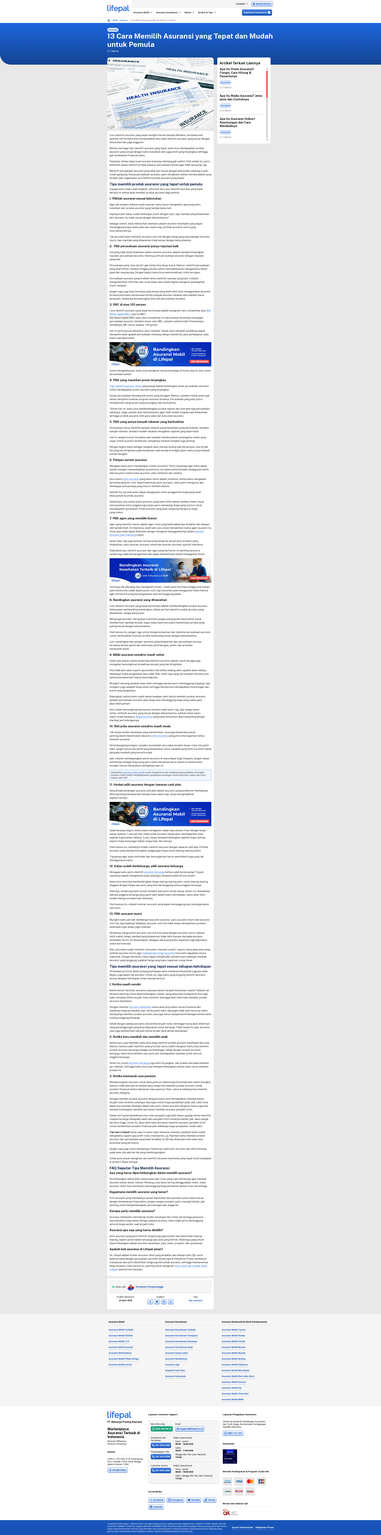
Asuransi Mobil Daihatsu (235, 1364)
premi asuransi (159, 735)
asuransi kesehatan (140, 1007)
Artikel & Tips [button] (205, 12)
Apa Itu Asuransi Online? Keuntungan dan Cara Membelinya (237, 122)
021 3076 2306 (163, 1445)
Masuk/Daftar (263, 3)
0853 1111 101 (235, 1433)
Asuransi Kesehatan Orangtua (181, 1335)
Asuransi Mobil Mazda (233, 1353)
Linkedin (157, 1506)
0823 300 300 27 (164, 1428)
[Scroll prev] (267, 69)
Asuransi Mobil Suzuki (233, 1341)
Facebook (158, 1499)
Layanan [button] (240, 3)
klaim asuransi (130, 479)
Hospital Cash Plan (175, 1370)
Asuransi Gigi (172, 1364)
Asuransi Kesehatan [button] (167, 12)
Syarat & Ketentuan (242, 1527)
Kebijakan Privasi (265, 1527)
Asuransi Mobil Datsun (234, 1382)
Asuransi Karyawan (175, 1376)
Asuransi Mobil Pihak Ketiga (124, 1358)
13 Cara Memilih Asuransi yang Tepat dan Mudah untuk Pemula (153, 20)
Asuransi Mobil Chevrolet (235, 1393)
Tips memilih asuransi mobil (126, 386)
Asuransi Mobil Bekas (120, 1353)
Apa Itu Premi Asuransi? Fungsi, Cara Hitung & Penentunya (237, 72)
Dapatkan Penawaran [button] (255, 12)
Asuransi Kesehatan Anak (179, 1347)
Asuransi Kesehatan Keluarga (181, 1341)
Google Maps (119, 1469)
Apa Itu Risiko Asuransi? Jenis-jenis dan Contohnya (241, 97)
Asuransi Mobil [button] (141, 12)
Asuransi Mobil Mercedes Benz (238, 1376)
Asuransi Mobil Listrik (120, 1364)
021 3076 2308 (163, 1456)
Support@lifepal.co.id (191, 1428)
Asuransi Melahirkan (176, 1358)
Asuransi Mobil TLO (119, 1341)
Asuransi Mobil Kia (231, 1387)
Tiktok (211, 1499)
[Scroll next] (267, 140)
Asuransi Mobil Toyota (234, 1329)
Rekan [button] (188, 12)
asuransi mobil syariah (134, 772)
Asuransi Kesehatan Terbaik (180, 1329)
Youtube (195, 1499)
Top (372, 1529)
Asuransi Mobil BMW (232, 1399)
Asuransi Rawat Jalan (176, 1353)
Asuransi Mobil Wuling (233, 1358)
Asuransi (124, 20)
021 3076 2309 (163, 1470)
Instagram (177, 1499)
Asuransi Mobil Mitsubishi (235, 1370)
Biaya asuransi (144, 716)
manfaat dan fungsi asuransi (158, 953)
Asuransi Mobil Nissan (233, 1347)
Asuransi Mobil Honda (233, 1335)
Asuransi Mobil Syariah (121, 1347)
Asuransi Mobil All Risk (121, 1335)
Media (115, 20)
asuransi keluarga (154, 872)
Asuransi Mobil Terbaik (121, 1329)
